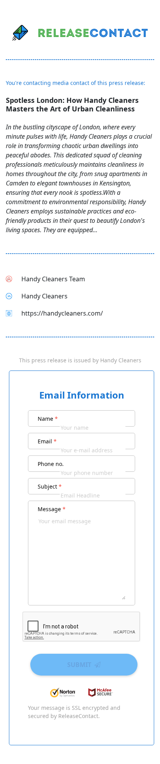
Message (52, 509)
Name (48, 418)
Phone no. (51, 464)
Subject (50, 486)
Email (47, 441)
